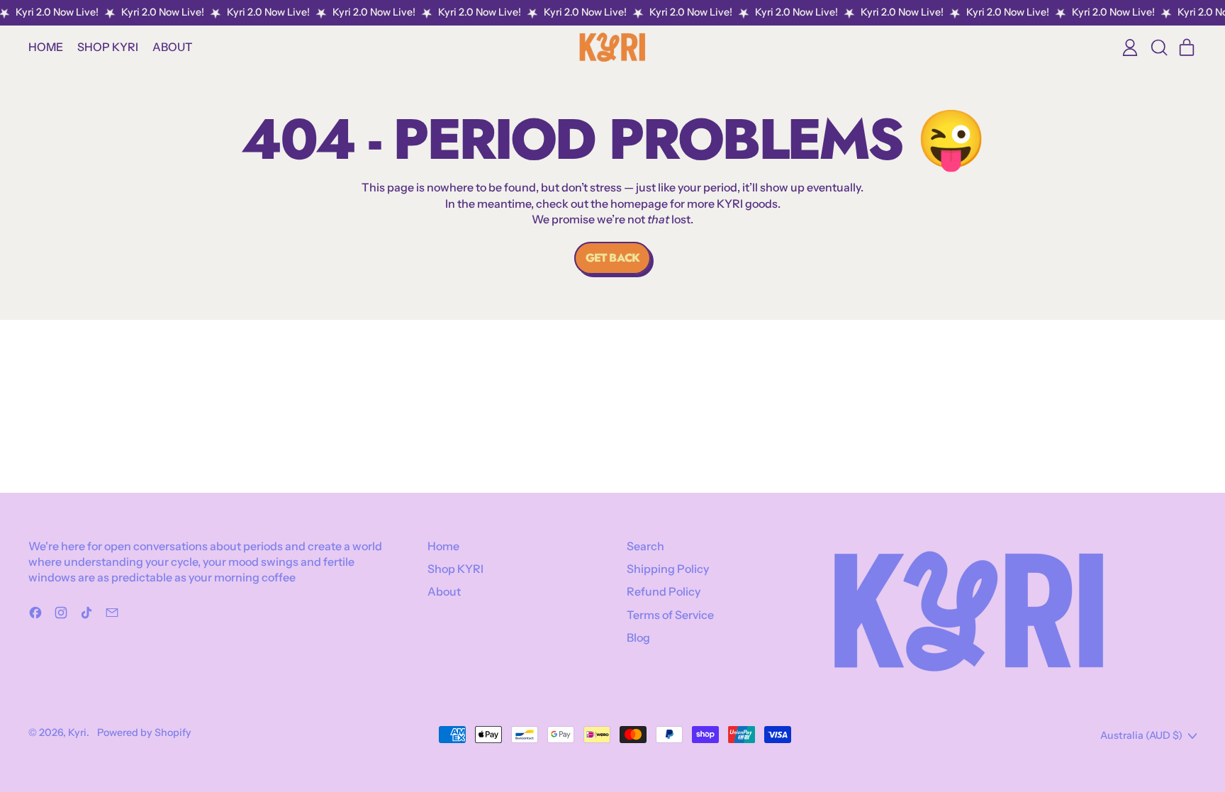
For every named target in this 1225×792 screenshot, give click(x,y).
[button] (1158, 47)
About (172, 47)
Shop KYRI (107, 47)
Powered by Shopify (144, 732)
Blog (638, 637)
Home (45, 47)
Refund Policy (663, 591)
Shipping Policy (668, 569)
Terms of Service (670, 615)
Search (645, 546)
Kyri (77, 732)
